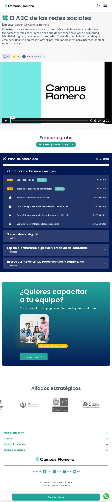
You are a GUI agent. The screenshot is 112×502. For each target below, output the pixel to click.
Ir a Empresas (31, 357)
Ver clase (42, 180)
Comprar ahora (56, 497)
